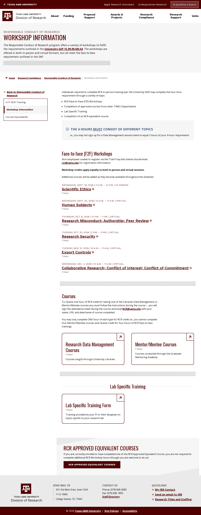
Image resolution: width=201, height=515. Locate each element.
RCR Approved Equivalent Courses (92, 464)
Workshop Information (19, 109)
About (55, 16)
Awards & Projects (117, 16)
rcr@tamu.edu (70, 162)
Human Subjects (77, 205)
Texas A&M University (22, 4)
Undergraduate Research (152, 4)
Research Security (78, 236)
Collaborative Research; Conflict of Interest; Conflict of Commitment (125, 268)
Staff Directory (111, 496)
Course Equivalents (17, 117)
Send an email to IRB (168, 494)
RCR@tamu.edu (132, 308)
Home (12, 78)
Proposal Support (89, 16)
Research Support (176, 16)
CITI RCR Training (16, 102)
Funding (68, 16)
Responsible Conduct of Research (62, 78)
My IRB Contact (165, 489)
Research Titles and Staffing (173, 499)
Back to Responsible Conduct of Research (25, 94)
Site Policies (111, 511)
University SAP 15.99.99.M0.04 (64, 49)
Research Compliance (146, 16)
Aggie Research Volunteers (119, 4)
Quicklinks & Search (186, 4)
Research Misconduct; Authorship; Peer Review (105, 220)
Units (195, 16)
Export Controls (76, 252)
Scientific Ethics (76, 189)
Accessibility (129, 511)
